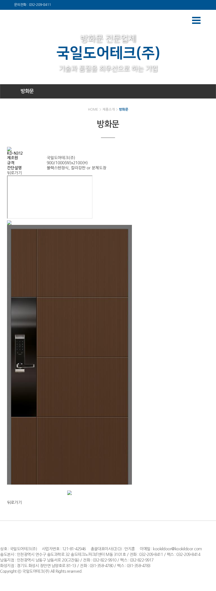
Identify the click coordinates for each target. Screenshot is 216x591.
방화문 (27, 91)
